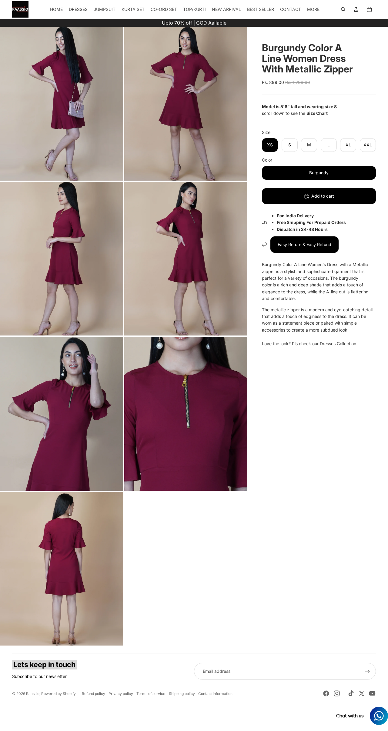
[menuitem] (313, 9)
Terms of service (150, 693)
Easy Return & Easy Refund (304, 244)
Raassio (32, 693)
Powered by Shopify (58, 693)
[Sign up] (367, 671)
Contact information (215, 693)
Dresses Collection (337, 343)
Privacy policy (121, 693)
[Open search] (343, 9)
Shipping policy (182, 693)
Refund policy (93, 693)
